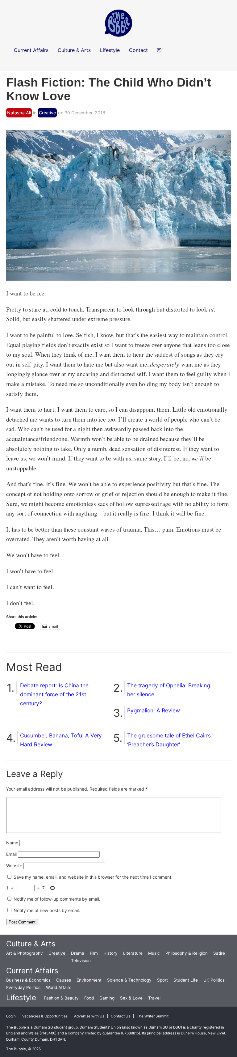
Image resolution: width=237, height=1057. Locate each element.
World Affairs (58, 987)
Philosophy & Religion (186, 953)
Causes (63, 980)
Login (11, 1016)
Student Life (185, 980)
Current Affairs (32, 970)
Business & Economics (28, 980)
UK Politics (214, 980)
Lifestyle (21, 997)
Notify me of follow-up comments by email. (57, 899)
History (110, 953)
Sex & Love (131, 997)
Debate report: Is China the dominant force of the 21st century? (54, 694)
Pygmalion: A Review (153, 710)
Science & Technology (129, 980)
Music (154, 953)
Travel (154, 997)
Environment (89, 980)
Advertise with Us (89, 1016)
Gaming (106, 997)
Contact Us (120, 1016)
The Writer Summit (152, 1016)
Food (89, 997)
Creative (47, 112)
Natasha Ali (19, 112)
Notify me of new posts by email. (47, 910)
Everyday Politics (23, 987)
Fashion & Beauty (61, 997)
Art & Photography (24, 953)
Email (11, 854)
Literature (133, 953)
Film (94, 953)
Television (81, 960)
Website (14, 865)
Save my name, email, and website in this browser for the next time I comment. (93, 877)
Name (12, 842)
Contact (138, 50)
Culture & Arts (31, 943)
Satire (219, 953)
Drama (77, 953)
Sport (162, 980)
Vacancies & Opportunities (45, 1016)
